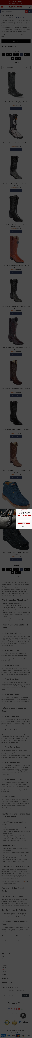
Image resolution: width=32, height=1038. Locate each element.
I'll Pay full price (24, 526)
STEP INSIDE (24, 523)
